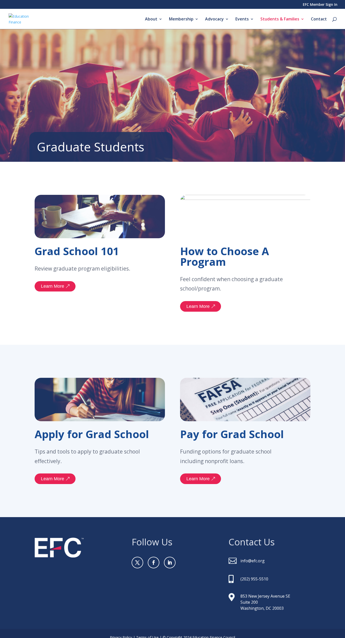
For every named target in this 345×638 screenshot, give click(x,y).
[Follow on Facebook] (153, 562)
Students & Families (279, 19)
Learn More (52, 286)
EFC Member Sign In (320, 5)
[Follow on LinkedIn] (170, 562)
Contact (319, 19)
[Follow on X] (137, 562)
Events (242, 19)
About (151, 19)
